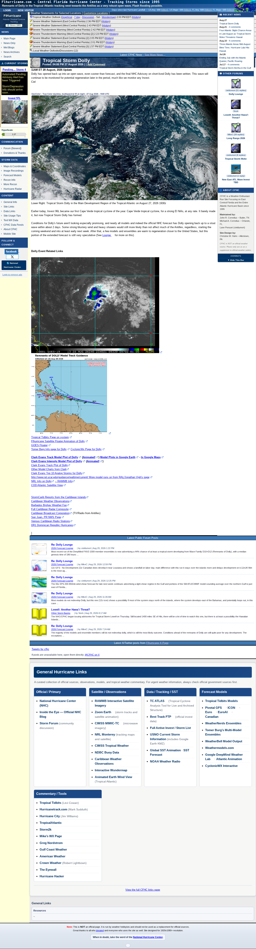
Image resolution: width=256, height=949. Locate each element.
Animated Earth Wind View (113, 777)
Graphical (67, 17)
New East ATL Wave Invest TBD (236, 181)
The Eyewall (48, 869)
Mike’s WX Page (51, 836)
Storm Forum (49, 723)
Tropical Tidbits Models (221, 701)
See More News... (155, 54)
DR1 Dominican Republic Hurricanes (52, 525)
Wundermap (108, 17)
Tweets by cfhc (40, 649)
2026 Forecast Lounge (62, 548)
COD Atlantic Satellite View (47, 485)
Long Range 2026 (236, 138)
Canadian (211, 716)
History (136, 17)
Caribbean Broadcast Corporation (50, 513)
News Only (9, 43)
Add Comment (96, 64)
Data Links (9, 211)
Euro (208, 712)
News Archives (12, 52)
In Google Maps (151, 457)
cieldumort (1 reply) (236, 176)
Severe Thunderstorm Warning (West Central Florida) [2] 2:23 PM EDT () (75, 34)
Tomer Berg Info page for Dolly (49, 449)
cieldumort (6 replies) (235, 155)
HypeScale (7, 130)
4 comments (235, 41)
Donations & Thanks (15, 153)
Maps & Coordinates (15, 166)
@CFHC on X (92, 654)
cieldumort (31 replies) (236, 90)
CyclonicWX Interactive (221, 765)
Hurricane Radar (13, 189)
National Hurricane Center (148, 937)
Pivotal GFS (213, 707)
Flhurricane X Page (157, 642)
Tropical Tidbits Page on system (50, 437)
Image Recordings (14, 170)
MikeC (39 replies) (236, 134)
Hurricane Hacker (52, 876)
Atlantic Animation (229, 759)
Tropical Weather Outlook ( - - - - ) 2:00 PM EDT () (87, 17)
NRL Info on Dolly (41, 481)
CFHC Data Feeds (14, 224)
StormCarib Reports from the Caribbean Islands (58, 497)
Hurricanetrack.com (53, 809)
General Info (10, 202)
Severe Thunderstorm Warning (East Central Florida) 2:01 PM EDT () (74, 42)
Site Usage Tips (12, 215)
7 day (77, 17)
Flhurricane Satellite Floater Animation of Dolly (58, 441)
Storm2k (45, 829)
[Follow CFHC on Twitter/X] (14, 256)
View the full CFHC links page (142, 889)
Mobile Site (10, 233)
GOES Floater (39, 445)
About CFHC (10, 229)
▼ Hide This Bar (236, 260)
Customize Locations (96, 13)
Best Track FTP (160, 716)
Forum (7, 148)
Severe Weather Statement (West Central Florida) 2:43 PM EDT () (72, 25)
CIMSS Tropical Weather (112, 745)
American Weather (52, 856)
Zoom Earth (103, 712)
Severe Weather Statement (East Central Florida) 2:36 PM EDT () (71, 21)
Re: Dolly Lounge (62, 544)
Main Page (9, 38)
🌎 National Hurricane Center (12, 265)
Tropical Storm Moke (236, 159)
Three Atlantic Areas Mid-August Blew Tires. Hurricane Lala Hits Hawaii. (234, 47)
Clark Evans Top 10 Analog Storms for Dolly (56, 473)
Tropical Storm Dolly (229, 23)
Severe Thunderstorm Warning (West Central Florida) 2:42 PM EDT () (74, 29)
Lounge (107, 235)
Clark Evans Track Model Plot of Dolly (54, 457)
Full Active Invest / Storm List (170, 728)
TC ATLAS (157, 701)
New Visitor (26, 10)
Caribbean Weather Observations (50, 501)
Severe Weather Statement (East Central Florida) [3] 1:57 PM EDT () (73, 46)
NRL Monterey (105, 734)
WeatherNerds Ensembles (223, 723)
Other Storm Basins (60, 613)
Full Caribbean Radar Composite (50, 509)
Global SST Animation (165, 750)
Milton (164, 10)
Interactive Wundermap (111, 770)
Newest (16, 148)
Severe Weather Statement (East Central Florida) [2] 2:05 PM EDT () (73, 38)
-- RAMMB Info (63, 481)
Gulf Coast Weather (53, 849)
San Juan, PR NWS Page (46, 517)
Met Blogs (9, 47)
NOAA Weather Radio (165, 761)
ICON (231, 707)
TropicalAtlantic (51, 822)
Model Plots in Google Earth (117, 457)
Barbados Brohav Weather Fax (49, 505)
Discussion (88, 17)
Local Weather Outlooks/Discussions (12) (55, 50)
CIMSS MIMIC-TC (107, 723)
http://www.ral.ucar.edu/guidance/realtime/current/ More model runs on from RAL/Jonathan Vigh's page (90, 477)
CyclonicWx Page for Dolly (86, 449)
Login (7, 10)
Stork (235, 111)
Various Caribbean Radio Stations (50, 521)
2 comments (235, 27)
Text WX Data (11, 220)
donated (100, 930)
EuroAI (223, 712)
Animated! (89, 457)
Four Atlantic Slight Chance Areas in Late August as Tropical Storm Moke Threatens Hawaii (235, 33)
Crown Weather (50, 863)
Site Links (9, 206)
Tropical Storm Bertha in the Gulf (235, 68)
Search (7, 56)
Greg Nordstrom (51, 843)
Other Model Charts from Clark (49, 469)
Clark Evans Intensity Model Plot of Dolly (56, 461)
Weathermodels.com (219, 747)
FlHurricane (12, 15)
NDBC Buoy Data (107, 752)
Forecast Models (13, 175)
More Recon (10, 184)
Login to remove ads (12, 274)
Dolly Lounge (236, 94)
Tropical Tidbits (50, 802)
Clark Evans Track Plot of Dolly (49, 465)
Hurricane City (50, 816)
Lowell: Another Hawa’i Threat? (70, 609)
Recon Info (9, 180)
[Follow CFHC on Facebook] (13, 251)
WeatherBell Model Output (223, 741)
